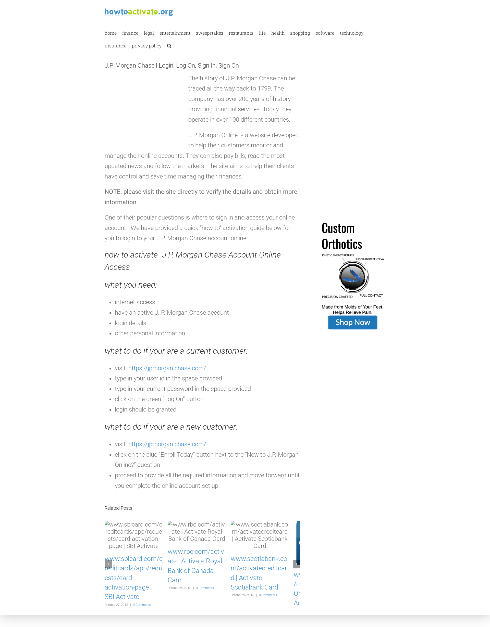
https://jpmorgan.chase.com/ (167, 368)
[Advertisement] (143, 112)
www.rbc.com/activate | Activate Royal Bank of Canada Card (202, 561)
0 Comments (142, 595)
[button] (169, 45)
